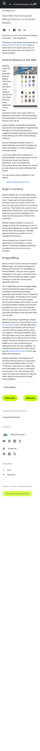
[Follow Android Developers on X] (21, 441)
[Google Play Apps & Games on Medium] (10, 454)
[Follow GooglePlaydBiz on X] (16, 454)
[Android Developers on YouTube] (5, 441)
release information (17, 351)
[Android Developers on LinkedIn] (10, 441)
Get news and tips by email (17, 493)
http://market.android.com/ (18, 182)
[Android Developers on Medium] (16, 441)
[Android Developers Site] (7, 435)
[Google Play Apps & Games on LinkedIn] (5, 454)
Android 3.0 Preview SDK (15, 45)
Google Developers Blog (11, 417)
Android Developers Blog (23, 4)
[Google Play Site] (5, 448)
